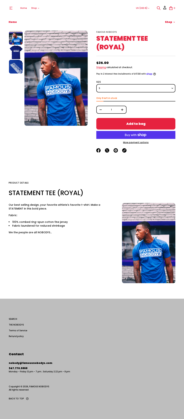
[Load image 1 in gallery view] (16, 38)
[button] (159, 8)
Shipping (101, 67)
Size (98, 82)
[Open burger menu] (11, 8)
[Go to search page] (159, 8)
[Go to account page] (165, 8)
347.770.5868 (18, 368)
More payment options (136, 142)
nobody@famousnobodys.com (30, 363)
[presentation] (56, 78)
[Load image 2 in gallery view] (16, 52)
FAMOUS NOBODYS (106, 32)
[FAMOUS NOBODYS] (92, 8)
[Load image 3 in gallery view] (16, 66)
